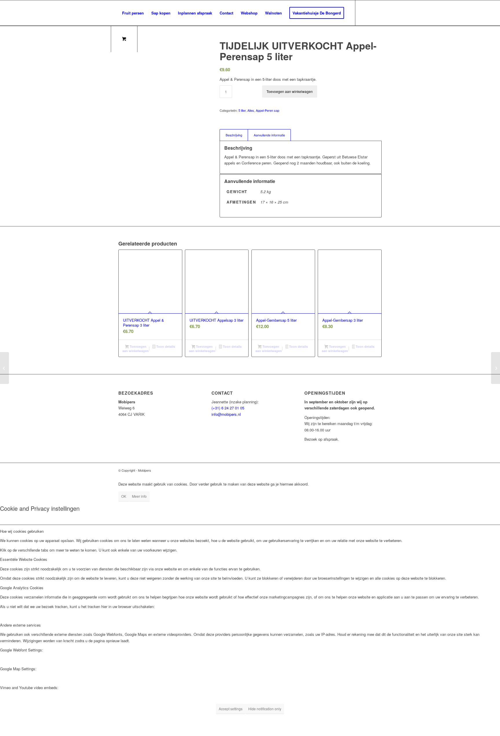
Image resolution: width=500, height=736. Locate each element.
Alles (250, 110)
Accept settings (230, 708)
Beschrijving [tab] (234, 135)
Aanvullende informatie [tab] (269, 135)
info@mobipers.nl (226, 414)
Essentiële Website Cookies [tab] (23, 559)
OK (123, 496)
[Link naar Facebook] (146, 38)
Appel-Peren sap (267, 110)
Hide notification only (264, 708)
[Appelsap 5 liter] (4, 368)
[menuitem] (133, 13)
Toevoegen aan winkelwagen (289, 91)
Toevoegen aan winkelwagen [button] (135, 348)
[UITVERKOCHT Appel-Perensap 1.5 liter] (495, 368)
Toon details (165, 346)
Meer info (139, 496)
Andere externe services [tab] (20, 625)
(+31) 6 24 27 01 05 (228, 408)
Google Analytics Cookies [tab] (21, 587)
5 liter (242, 110)
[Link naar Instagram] (155, 38)
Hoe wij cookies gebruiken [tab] (22, 531)
